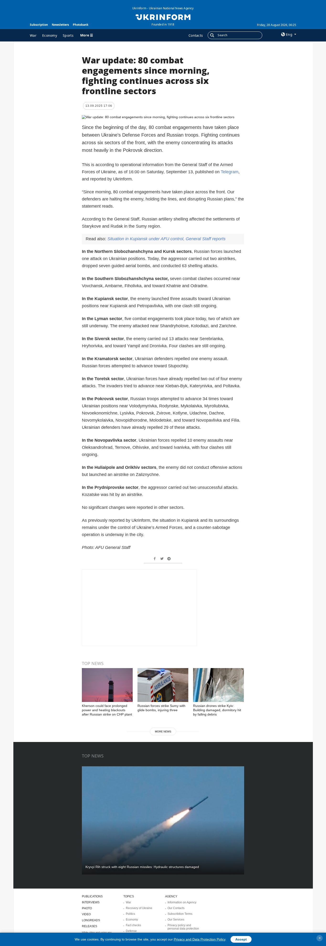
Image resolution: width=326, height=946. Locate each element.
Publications (92, 896)
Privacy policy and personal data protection (183, 927)
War (33, 35)
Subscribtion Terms (180, 913)
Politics (130, 913)
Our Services (176, 919)
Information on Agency (182, 902)
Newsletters (60, 25)
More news (163, 731)
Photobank (80, 25)
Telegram (229, 171)
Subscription (39, 25)
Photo (87, 908)
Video (86, 914)
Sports (68, 35)
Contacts (196, 35)
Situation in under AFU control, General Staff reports (166, 238)
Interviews (91, 902)
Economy (49, 35)
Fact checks (133, 925)
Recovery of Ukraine (139, 908)
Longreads (91, 920)
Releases (89, 926)
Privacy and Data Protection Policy (199, 939)
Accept (241, 939)
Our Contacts (176, 908)
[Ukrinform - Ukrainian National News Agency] (163, 16)
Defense (131, 931)
